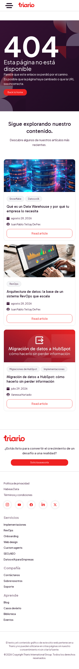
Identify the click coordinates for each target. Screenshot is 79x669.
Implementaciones (15, 524)
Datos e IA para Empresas (19, 559)
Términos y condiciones (18, 494)
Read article (39, 233)
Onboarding (11, 536)
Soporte (9, 586)
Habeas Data (11, 489)
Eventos (8, 619)
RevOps (8, 530)
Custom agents (13, 547)
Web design (11, 542)
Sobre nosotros (13, 580)
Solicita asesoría (39, 462)
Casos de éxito (12, 608)
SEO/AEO (9, 553)
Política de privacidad (16, 483)
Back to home (15, 92)
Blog (6, 602)
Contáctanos (12, 575)
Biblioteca (10, 613)
